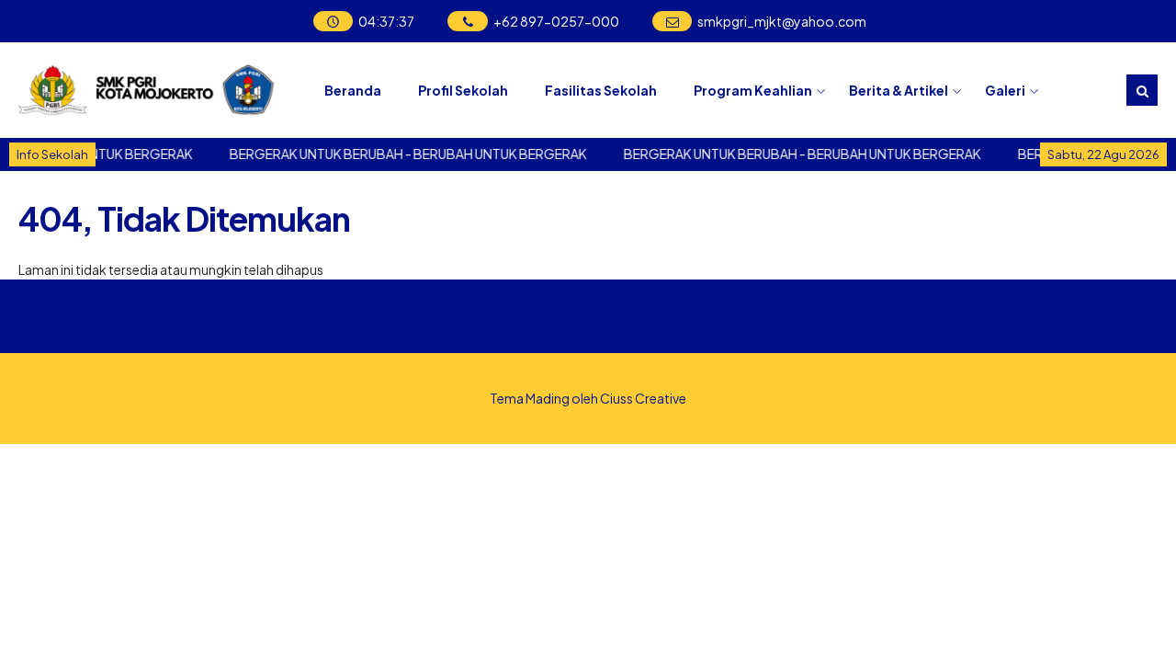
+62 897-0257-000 (556, 21)
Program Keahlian (753, 90)
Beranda (352, 90)
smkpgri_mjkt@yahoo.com (781, 21)
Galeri (1005, 90)
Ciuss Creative (643, 398)
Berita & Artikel (898, 90)
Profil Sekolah (463, 90)
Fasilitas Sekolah (601, 90)
